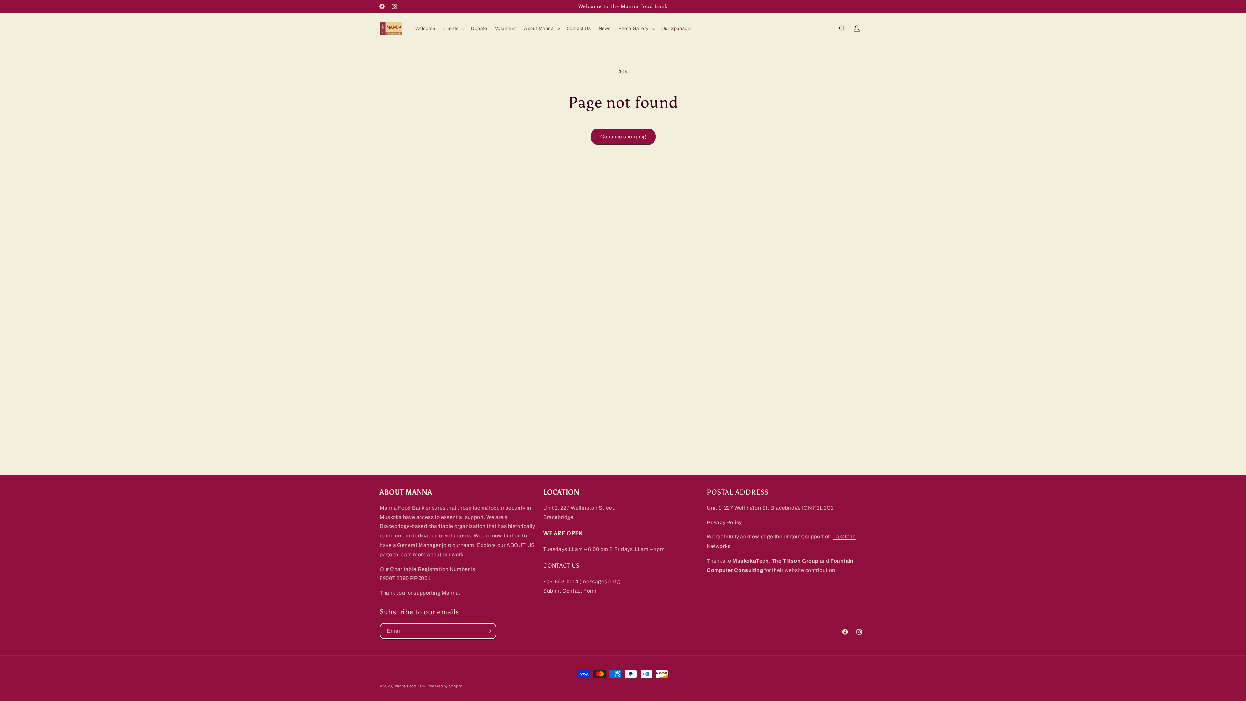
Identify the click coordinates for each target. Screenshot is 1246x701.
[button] (453, 28)
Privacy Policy (724, 522)
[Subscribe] (489, 631)
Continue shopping (623, 136)
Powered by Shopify (444, 686)
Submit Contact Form (569, 591)
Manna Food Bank (410, 686)
